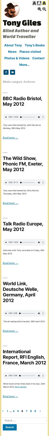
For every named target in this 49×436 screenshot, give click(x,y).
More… (24, 65)
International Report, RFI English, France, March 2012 (24, 357)
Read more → (10, 137)
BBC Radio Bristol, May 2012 (22, 101)
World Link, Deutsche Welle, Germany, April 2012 (20, 292)
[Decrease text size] (44, 9)
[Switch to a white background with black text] (34, 3)
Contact (38, 58)
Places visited (30, 52)
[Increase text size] (39, 9)
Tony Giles (22, 22)
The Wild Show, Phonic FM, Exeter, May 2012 (23, 163)
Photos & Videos (17, 58)
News (12, 52)
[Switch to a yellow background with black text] (44, 3)
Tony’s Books (35, 45)
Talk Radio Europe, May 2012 (23, 226)
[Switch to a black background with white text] (39, 3)
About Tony (13, 45)
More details (20, 387)
